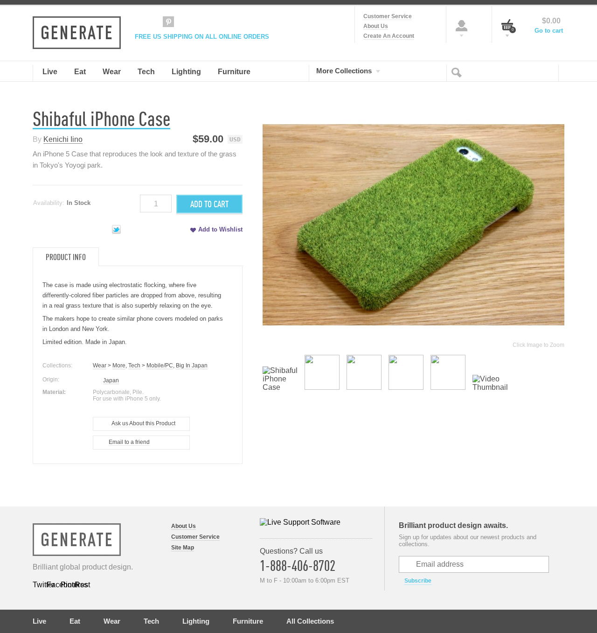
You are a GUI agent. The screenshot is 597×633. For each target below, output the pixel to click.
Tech (134, 365)
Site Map (182, 547)
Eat (74, 621)
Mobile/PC (159, 365)
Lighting (195, 621)
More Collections (344, 70)
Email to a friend (129, 442)
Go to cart (549, 30)
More (118, 365)
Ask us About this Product (143, 423)
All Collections (310, 621)
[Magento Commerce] (77, 32)
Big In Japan (192, 365)
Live (39, 621)
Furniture (248, 621)
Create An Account (388, 36)
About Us (375, 26)
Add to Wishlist (220, 229)
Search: (458, 72)
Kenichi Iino (63, 139)
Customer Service (387, 16)
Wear (99, 365)
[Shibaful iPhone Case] (280, 387)
